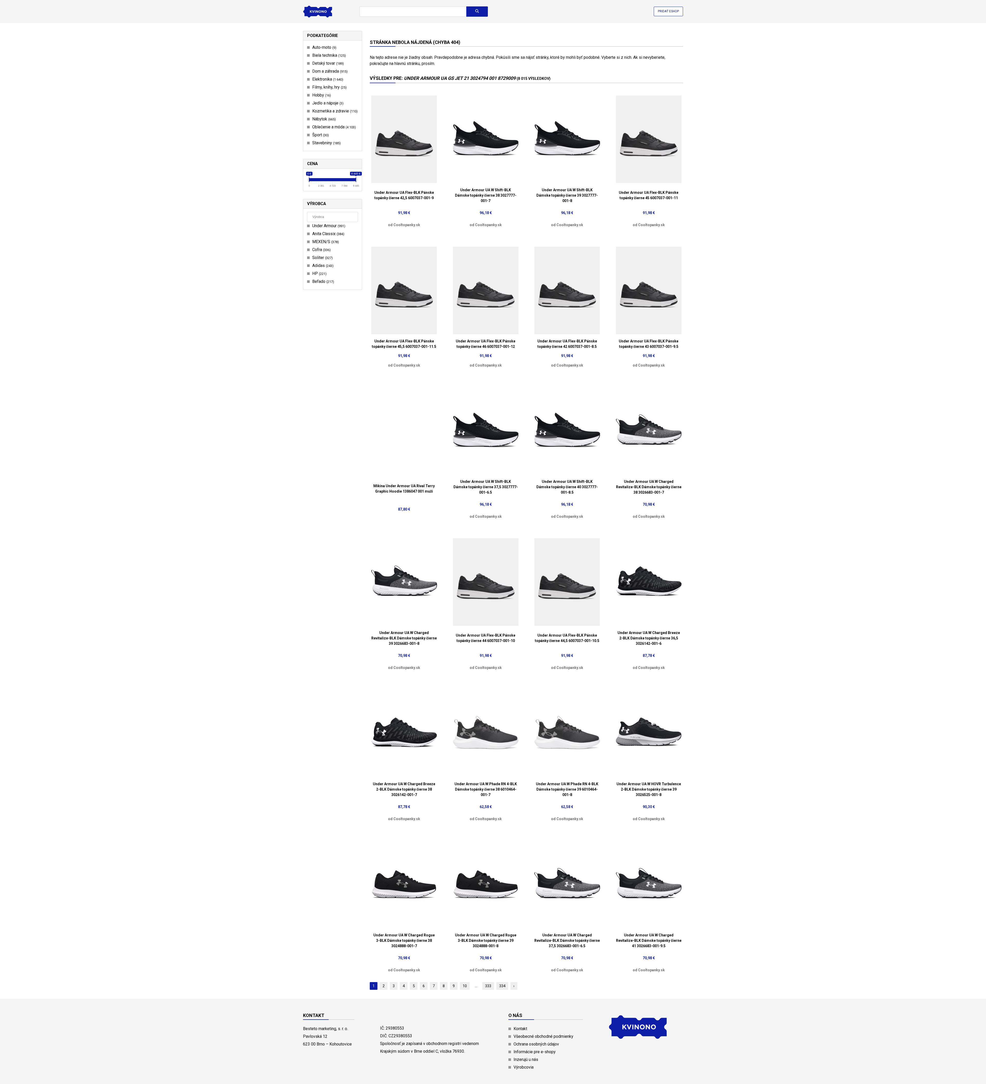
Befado (322, 281)
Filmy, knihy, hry (328, 87)
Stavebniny (325, 142)
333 (488, 986)
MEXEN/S (325, 241)
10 (465, 986)
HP (318, 273)
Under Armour (328, 225)
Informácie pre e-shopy (535, 1051)
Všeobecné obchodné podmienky (543, 1036)
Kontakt (520, 1028)
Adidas (322, 265)
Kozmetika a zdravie (334, 111)
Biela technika (328, 55)
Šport (320, 134)
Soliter (321, 257)
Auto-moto (323, 47)
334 (502, 986)
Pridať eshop (668, 11)
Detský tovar (327, 63)
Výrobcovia (524, 1067)
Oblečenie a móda (333, 126)
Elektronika (327, 79)
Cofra (320, 249)
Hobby (321, 95)
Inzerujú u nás (526, 1059)
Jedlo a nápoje (327, 103)
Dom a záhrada (329, 71)
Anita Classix (327, 233)
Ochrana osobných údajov (536, 1044)
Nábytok (323, 119)
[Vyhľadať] (477, 11)
